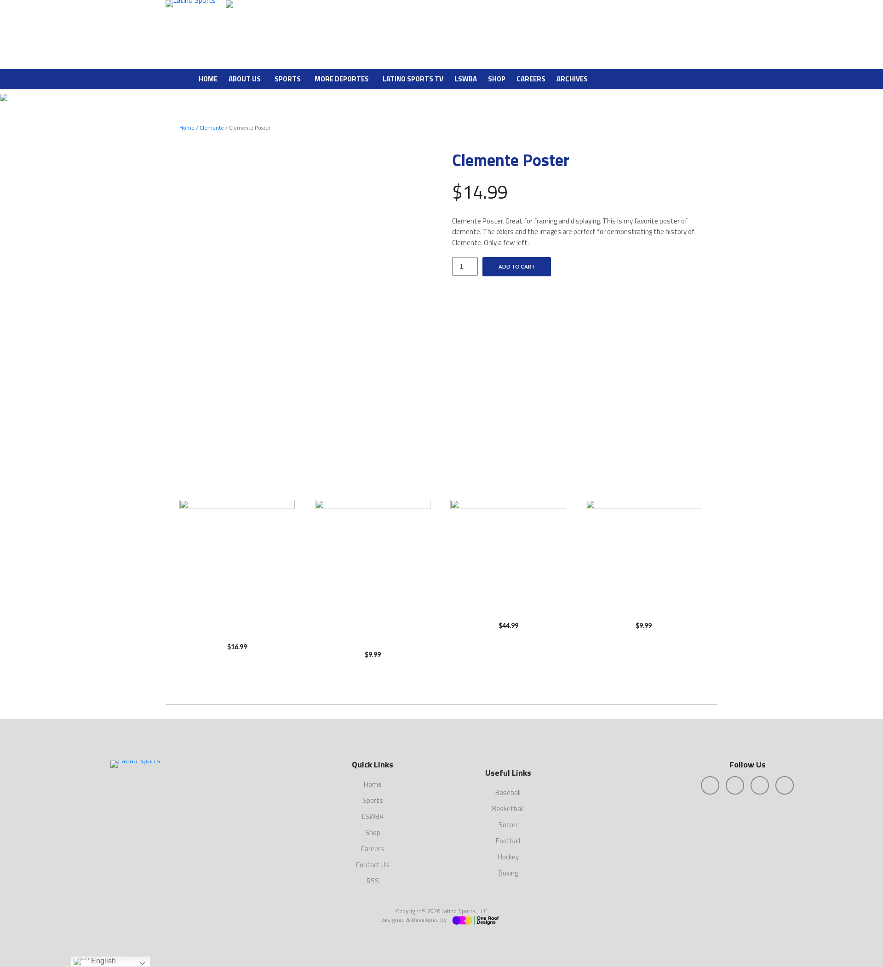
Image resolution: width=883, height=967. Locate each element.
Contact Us (372, 864)
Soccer (508, 824)
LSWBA (465, 79)
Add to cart (517, 266)
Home (208, 79)
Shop (496, 79)
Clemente (212, 127)
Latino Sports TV (413, 79)
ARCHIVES (572, 79)
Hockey (508, 857)
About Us (245, 79)
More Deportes (342, 79)
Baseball (508, 792)
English (102, 961)
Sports (288, 79)
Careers (530, 79)
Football (508, 840)
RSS (373, 880)
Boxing (508, 873)
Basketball (508, 808)
